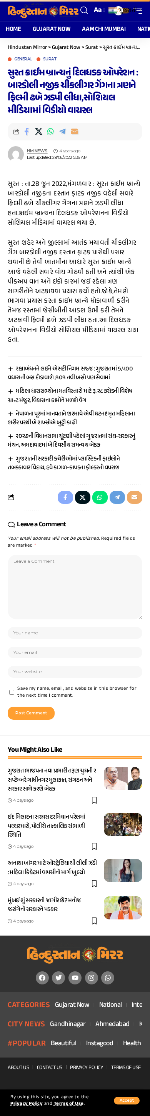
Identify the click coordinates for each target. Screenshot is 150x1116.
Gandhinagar (68, 1024)
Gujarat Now (72, 1005)
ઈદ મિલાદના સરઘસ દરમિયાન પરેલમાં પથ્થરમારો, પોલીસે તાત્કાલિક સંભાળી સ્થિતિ (46, 826)
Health (132, 1044)
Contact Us (49, 1068)
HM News (37, 150)
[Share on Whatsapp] (50, 131)
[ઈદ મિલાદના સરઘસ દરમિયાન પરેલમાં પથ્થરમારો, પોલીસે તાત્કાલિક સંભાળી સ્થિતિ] (123, 824)
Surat (50, 59)
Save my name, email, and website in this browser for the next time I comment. (77, 692)
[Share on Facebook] (26, 131)
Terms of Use (69, 1104)
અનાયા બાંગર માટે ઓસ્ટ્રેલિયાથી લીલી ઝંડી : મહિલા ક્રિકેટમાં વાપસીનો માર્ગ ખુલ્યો (52, 868)
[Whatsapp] (107, 977)
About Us (18, 1068)
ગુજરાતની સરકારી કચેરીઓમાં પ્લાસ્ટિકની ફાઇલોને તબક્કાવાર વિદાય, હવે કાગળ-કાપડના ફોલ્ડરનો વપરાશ (64, 463)
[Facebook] (42, 977)
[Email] (74, 131)
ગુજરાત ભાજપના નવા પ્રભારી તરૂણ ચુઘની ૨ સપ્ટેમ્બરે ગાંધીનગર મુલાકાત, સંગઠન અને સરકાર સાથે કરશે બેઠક (52, 780)
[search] (84, 10)
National (110, 1005)
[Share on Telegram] (62, 131)
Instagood (99, 1044)
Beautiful (64, 1044)
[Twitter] (58, 977)
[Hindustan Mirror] (43, 10)
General (23, 59)
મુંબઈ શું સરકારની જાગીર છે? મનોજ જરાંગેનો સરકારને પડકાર (44, 905)
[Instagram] (91, 977)
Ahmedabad (112, 1024)
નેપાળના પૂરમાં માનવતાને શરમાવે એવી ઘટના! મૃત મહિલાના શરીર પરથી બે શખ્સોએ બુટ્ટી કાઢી (71, 418)
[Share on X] (38, 131)
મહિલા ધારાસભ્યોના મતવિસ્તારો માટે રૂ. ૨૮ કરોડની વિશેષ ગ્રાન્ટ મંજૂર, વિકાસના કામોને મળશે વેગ (70, 396)
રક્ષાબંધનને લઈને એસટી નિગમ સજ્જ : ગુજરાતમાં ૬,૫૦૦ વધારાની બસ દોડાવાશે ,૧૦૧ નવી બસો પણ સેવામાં (70, 373)
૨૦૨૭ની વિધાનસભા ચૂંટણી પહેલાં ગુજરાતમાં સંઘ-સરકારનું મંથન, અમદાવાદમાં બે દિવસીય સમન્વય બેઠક (71, 441)
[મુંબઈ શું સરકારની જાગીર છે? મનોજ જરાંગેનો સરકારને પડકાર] (123, 907)
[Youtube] (75, 977)
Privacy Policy (26, 1104)
